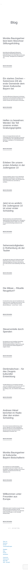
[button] (1, 4)
